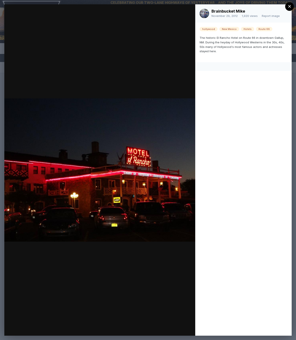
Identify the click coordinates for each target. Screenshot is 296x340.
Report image (271, 16)
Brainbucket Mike (228, 11)
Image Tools (151, 328)
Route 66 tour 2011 (46, 16)
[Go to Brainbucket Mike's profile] (204, 13)
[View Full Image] (188, 12)
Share (180, 328)
